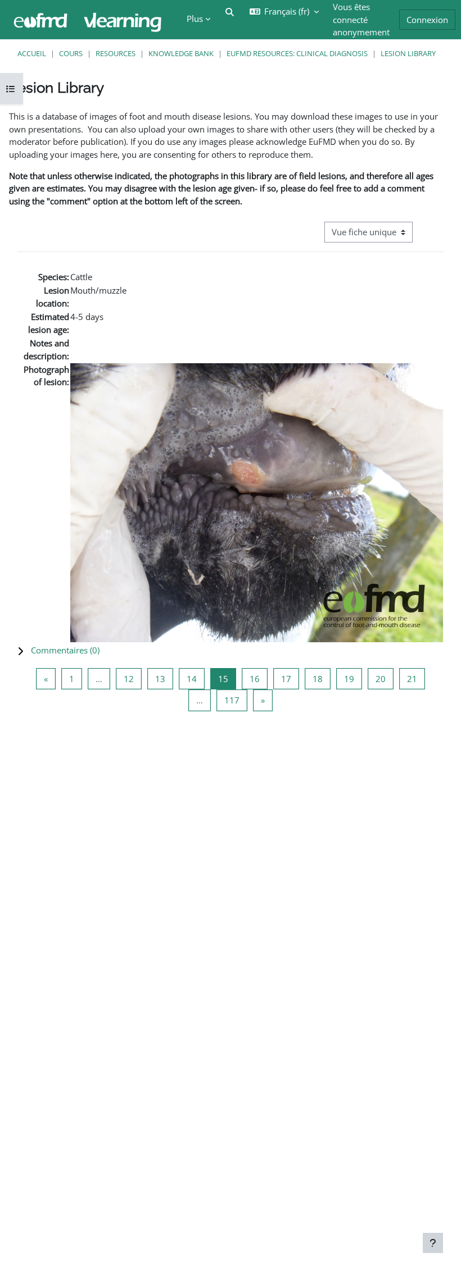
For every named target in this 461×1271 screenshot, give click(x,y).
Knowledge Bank (181, 53)
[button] (230, 650)
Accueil (31, 53)
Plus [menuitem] (195, 18)
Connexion (427, 19)
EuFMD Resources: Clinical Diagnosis (297, 53)
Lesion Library (408, 53)
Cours (71, 53)
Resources (115, 53)
